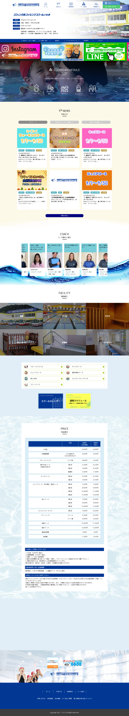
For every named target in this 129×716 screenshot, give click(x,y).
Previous (1, 52)
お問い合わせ (41, 699)
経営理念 (70, 691)
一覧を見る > (64, 216)
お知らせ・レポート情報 (28, 40)
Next (128, 52)
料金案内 (86, 40)
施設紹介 (57, 40)
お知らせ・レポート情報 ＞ (64, 122)
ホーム (48, 691)
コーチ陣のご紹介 (43, 40)
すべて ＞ (32, 122)
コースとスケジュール (71, 40)
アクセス (100, 40)
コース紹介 (80, 691)
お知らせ (59, 691)
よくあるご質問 (67, 699)
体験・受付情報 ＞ (96, 122)
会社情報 (57, 699)
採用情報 (50, 699)
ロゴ (26, 4)
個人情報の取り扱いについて (83, 699)
